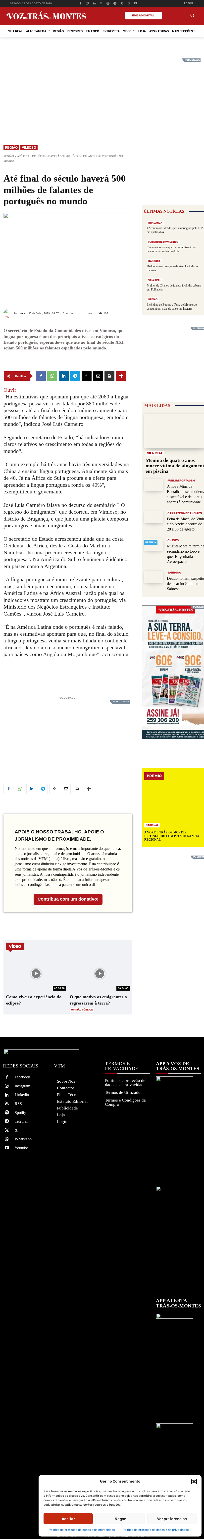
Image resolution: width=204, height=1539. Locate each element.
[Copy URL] (87, 376)
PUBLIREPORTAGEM (181, 480)
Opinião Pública (82, 1009)
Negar (120, 1519)
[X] (122, 3)
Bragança (155, 222)
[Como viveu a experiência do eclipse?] (36, 973)
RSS (18, 1104)
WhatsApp (23, 1139)
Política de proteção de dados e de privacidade (82, 1530)
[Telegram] (115, 3)
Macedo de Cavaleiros (163, 241)
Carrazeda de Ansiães (184, 513)
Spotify (20, 1112)
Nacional (152, 825)
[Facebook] (80, 3)
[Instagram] (87, 3)
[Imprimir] (109, 376)
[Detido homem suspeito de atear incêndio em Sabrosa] (153, 577)
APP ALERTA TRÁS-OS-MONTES (178, 1303)
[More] (121, 376)
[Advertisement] (102, 93)
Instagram (22, 1086)
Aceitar (68, 1519)
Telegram (22, 1121)
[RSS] (101, 3)
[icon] (180, 16)
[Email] (98, 376)
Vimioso (29, 147)
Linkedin (22, 1095)
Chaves (173, 540)
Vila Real (154, 280)
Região (11, 147)
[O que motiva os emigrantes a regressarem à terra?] (100, 973)
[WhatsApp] (129, 3)
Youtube (21, 1148)
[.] (168, 15)
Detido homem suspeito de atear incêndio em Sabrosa (185, 583)
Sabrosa (154, 261)
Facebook (22, 1077)
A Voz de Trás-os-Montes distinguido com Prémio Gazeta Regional (171, 836)
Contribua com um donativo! (68, 899)
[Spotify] (108, 3)
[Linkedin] (94, 3)
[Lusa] (8, 313)
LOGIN (188, 3)
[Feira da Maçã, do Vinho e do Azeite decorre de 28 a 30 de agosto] (153, 517)
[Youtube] (136, 3)
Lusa (22, 313)
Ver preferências (172, 1519)
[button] (194, 1481)
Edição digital (143, 15)
